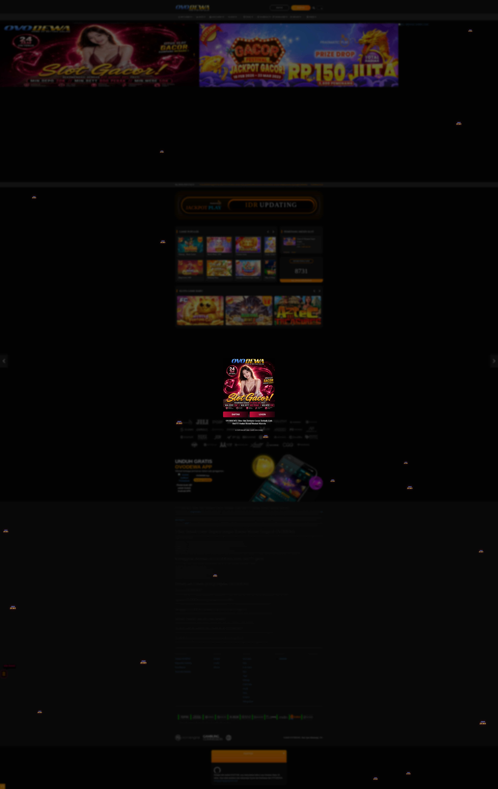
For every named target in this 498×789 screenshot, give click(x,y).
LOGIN (262, 414)
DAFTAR (236, 414)
